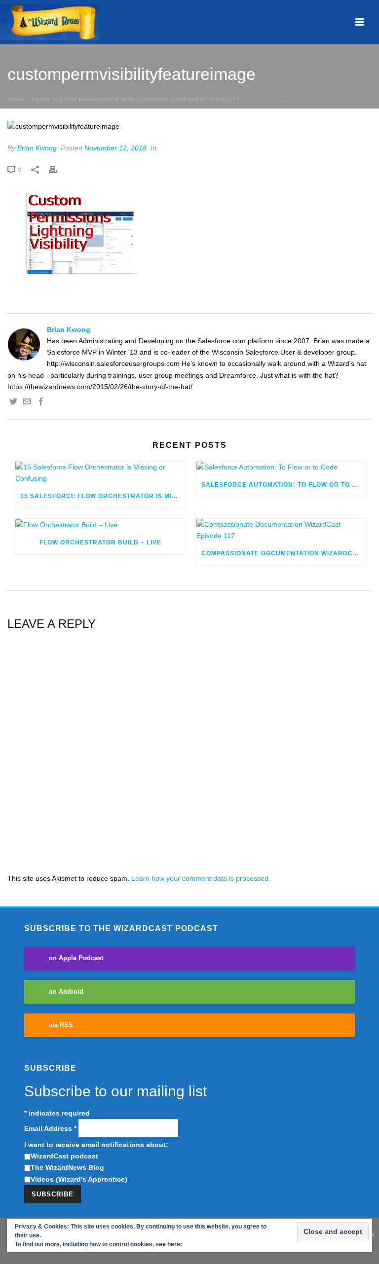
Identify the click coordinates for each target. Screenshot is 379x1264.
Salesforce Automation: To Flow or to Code (284, 484)
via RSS (61, 1025)
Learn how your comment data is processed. (200, 878)
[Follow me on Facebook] (41, 403)
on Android (66, 991)
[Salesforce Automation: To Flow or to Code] (281, 467)
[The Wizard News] (49, 22)
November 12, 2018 (115, 148)
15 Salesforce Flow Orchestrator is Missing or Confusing (103, 496)
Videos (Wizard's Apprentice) (79, 1179)
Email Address (50, 1128)
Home (16, 99)
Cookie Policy (203, 1244)
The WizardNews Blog (67, 1167)
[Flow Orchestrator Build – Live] (100, 525)
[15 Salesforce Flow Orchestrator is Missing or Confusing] (100, 473)
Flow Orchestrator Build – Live (100, 542)
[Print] (58, 169)
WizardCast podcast (64, 1156)
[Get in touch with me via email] (27, 403)
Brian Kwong (37, 148)
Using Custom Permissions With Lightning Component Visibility (136, 99)
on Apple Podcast (76, 958)
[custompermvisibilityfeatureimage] (189, 127)
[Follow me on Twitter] (13, 403)
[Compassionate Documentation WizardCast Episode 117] (281, 530)
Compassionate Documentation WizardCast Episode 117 (284, 553)
